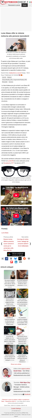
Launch (4, 77)
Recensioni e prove (14, 5)
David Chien (18, 371)
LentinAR (10, 161)
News (24, 5)
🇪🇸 (21, 75)
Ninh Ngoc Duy (25, 382)
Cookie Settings (16, 408)
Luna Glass (4, 233)
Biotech (9, 77)
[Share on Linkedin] (16, 262)
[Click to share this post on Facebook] (6, 258)
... (29, 5)
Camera (11, 82)
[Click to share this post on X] (20, 258)
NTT (12, 163)
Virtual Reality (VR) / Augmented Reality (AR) (14, 79)
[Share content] (2, 259)
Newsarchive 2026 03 (10, 401)
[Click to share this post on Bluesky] (15, 258)
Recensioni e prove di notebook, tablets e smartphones (15, 399)
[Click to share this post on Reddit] (24, 258)
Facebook (27, 394)
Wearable (4, 82)
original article (25, 369)
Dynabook (7, 163)
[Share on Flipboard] (11, 262)
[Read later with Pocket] (29, 258)
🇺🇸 (19, 75)
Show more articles (16, 364)
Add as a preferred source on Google (17, 254)
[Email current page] (20, 262)
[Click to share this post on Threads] (11, 258)
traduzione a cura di (15, 73)
